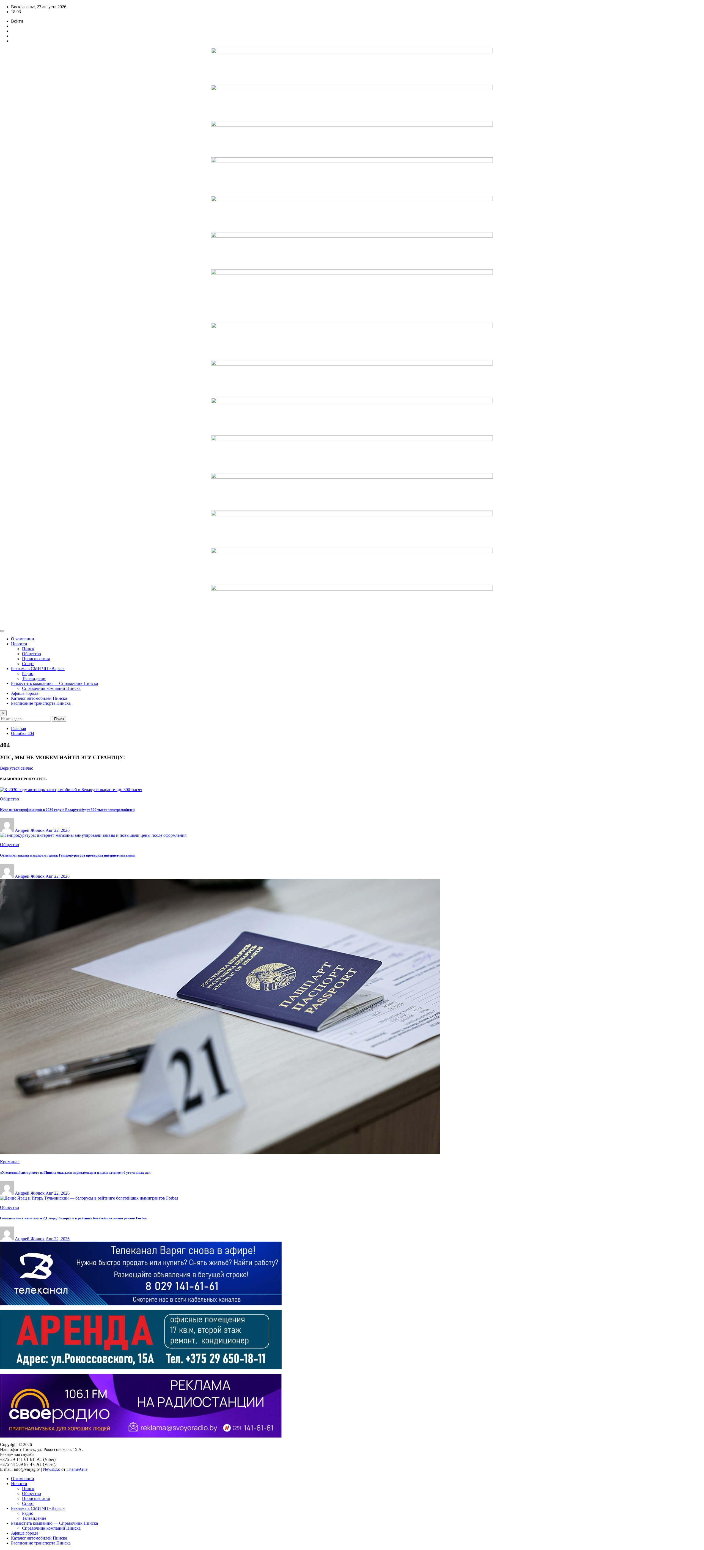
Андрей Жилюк (30, 830)
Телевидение (34, 678)
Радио (27, 673)
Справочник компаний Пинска (51, 688)
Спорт (28, 663)
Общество (31, 653)
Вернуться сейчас (16, 768)
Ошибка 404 (22, 733)
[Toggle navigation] (2, 631)
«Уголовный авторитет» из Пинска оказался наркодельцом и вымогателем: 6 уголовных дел (75, 1172)
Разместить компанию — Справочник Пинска (54, 683)
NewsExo (51, 1469)
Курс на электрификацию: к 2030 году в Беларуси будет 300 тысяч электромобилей (67, 810)
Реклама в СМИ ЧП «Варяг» (38, 668)
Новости (19, 643)
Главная (18, 728)
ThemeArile (77, 1469)
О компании (22, 639)
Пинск (28, 648)
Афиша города (24, 693)
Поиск (59, 719)
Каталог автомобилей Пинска (39, 698)
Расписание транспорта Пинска (41, 703)
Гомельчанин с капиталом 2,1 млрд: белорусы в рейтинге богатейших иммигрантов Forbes (73, 1218)
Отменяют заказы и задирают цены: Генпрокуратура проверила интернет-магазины (67, 855)
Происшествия (36, 658)
